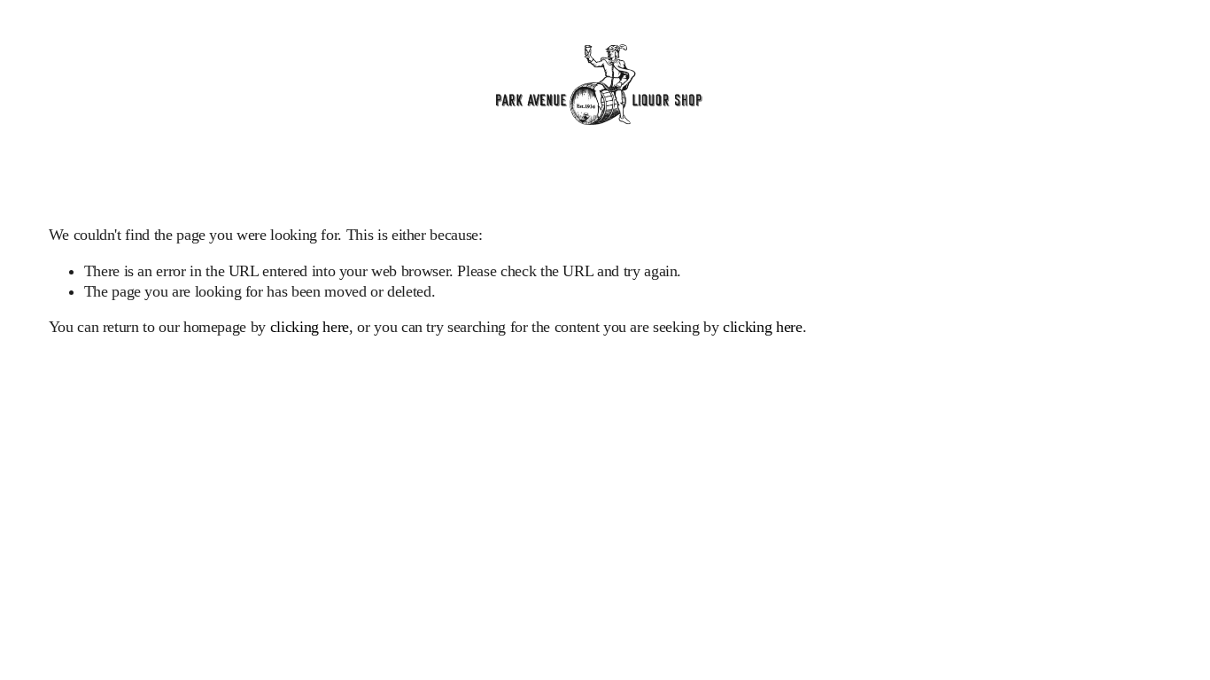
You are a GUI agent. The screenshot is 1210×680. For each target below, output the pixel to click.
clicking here (309, 327)
